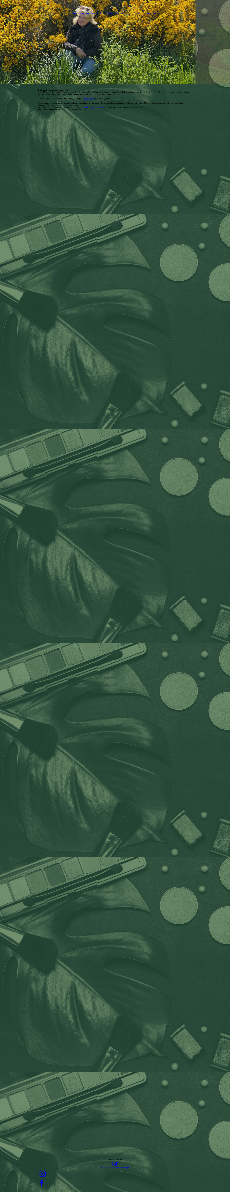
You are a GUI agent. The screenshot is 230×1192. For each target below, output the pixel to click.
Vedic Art (121, 13)
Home (74, 13)
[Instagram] (43, 1174)
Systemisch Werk (97, 13)
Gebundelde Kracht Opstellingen (94, 107)
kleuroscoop (89, 99)
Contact (137, 13)
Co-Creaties (110, 13)
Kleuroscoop (84, 13)
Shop (129, 13)
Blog (154, 13)
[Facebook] (42, 1184)
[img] (115, 42)
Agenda (147, 13)
